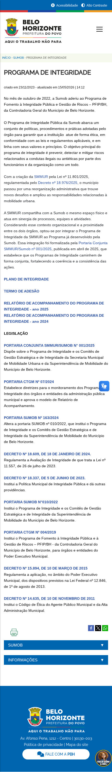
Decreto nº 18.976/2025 (57, 183)
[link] (56, 754)
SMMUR (41, 177)
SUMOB (18, 57)
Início (6, 57)
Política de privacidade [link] (43, 745)
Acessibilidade (67, 5)
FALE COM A (59, 754)
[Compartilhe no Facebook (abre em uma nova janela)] (91, 628)
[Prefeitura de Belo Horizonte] (32, 27)
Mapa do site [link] (77, 745)
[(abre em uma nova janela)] (98, 628)
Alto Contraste (96, 5)
